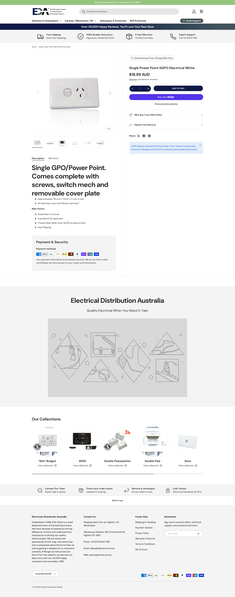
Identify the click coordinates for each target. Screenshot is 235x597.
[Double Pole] (152, 441)
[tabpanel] (74, 196)
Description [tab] (38, 158)
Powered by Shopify (55, 587)
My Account (141, 549)
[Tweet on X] (138, 136)
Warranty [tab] (53, 158)
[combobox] (129, 11)
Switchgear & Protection (113, 20)
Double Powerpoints (117, 461)
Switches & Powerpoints (45, 20)
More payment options (166, 103)
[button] (202, 11)
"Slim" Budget (47, 461)
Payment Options (144, 527)
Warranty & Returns (145, 538)
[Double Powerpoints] (117, 441)
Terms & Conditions (145, 544)
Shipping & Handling (145, 522)
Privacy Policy (142, 533)
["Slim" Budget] (47, 441)
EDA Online (42, 587)
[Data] (188, 441)
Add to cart (178, 88)
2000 (82, 461)
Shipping (133, 79)
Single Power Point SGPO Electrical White (55, 47)
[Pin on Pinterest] (149, 136)
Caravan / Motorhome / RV (79, 20)
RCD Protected (138, 20)
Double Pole (152, 461)
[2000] (82, 441)
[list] (74, 93)
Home (34, 47)
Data (188, 461)
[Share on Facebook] (144, 136)
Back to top (117, 500)
